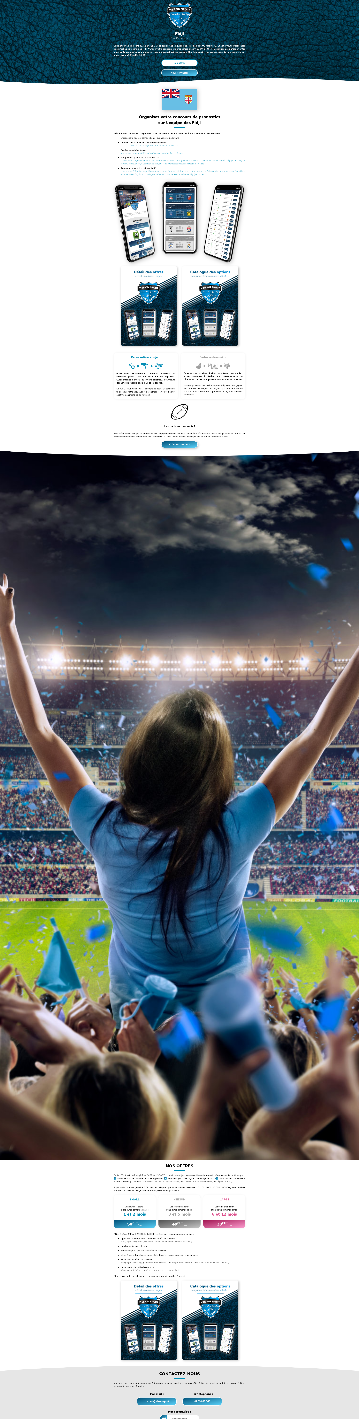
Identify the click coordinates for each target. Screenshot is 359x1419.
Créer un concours (179, 444)
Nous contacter (179, 72)
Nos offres (179, 63)
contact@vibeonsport (157, 1401)
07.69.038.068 (202, 1401)
